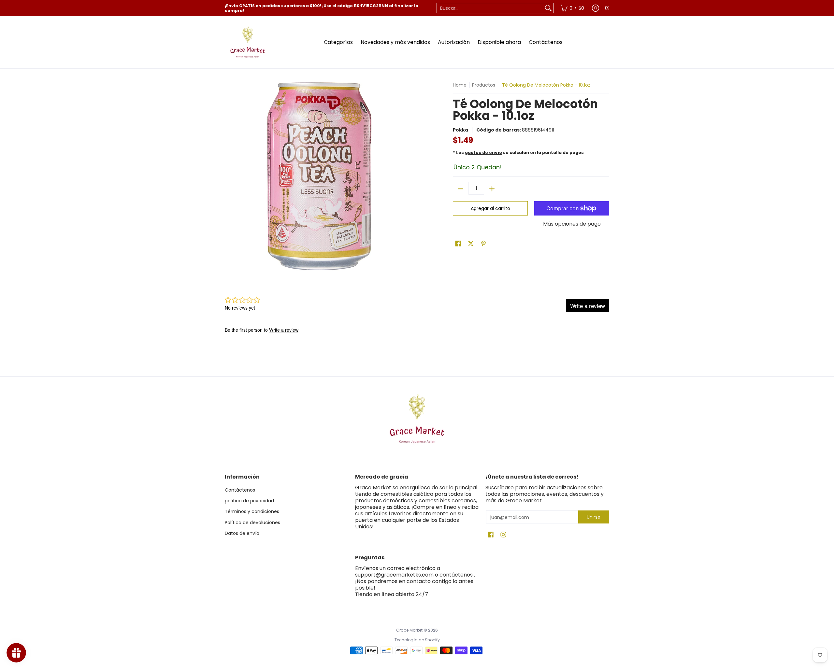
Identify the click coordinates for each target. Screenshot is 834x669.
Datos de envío (242, 533)
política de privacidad (249, 500)
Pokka (460, 130)
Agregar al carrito (490, 208)
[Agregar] (492, 189)
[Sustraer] (460, 189)
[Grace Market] (247, 42)
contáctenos (456, 574)
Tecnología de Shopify (417, 640)
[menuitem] (572, 8)
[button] (458, 243)
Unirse (593, 517)
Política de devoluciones (252, 522)
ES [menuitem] (607, 8)
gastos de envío (483, 152)
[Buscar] (548, 8)
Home (460, 85)
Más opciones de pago (572, 224)
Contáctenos (240, 490)
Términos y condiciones (252, 511)
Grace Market (409, 630)
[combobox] (490, 8)
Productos (483, 85)
